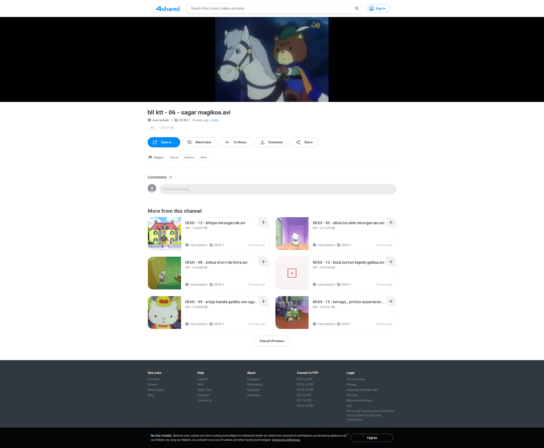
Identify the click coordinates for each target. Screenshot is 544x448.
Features (203, 395)
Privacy (351, 384)
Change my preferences (286, 439)
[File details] (164, 233)
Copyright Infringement (362, 390)
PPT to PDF (304, 400)
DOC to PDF (304, 379)
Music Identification (360, 400)
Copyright (253, 390)
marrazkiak (160, 120)
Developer (254, 395)
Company (253, 379)
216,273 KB (167, 127)
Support (202, 379)
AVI (152, 127)
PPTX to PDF (305, 384)
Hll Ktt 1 (184, 120)
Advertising (254, 384)
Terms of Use (356, 379)
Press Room (156, 390)
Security (352, 395)
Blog (151, 395)
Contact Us (204, 400)
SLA (349, 405)
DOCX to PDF (305, 390)
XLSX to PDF (305, 405)
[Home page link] (168, 8)
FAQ (200, 384)
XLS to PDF (304, 395)
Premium (154, 379)
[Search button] (357, 8)
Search (152, 384)
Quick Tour (204, 390)
